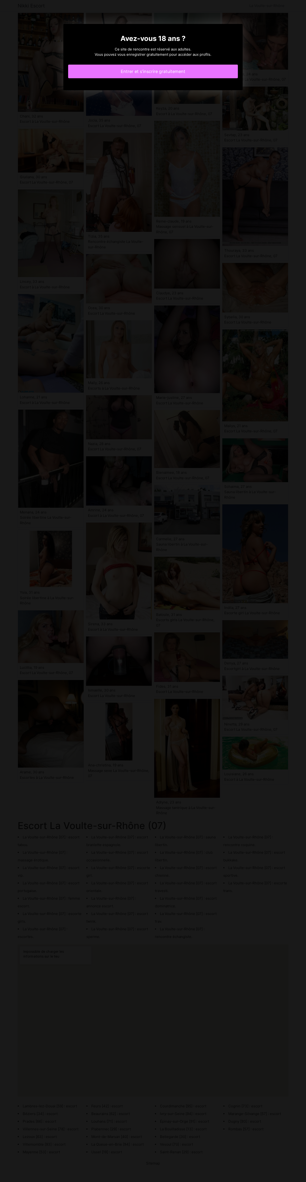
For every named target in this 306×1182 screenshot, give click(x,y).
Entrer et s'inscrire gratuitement (153, 71)
